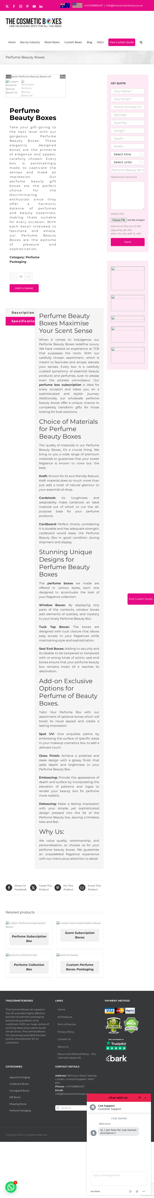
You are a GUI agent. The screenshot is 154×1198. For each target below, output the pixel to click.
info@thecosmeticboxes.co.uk (124, 5)
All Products (64, 1016)
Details (42, 925)
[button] (142, 42)
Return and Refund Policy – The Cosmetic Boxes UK (76, 1055)
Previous (8, 76)
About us (62, 1046)
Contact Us (64, 1039)
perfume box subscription (60, 385)
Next (63, 76)
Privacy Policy (65, 1031)
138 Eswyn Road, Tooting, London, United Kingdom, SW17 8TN (76, 1079)
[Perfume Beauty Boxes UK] (36, 77)
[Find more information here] (119, 1144)
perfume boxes (60, 583)
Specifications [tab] (25, 321)
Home (61, 1009)
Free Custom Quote (141, 598)
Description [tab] (23, 312)
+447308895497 (93, 5)
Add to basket (24, 288)
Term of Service (66, 1024)
